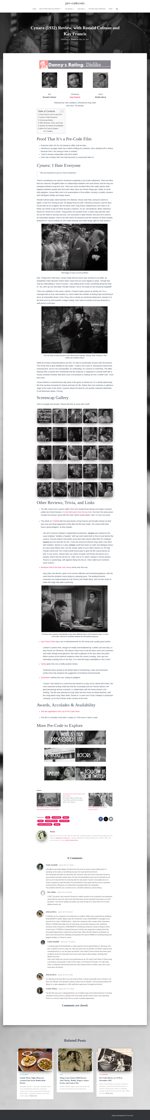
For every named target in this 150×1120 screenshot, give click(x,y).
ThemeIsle (129, 1115)
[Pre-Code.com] (75, 3)
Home (34, 9)
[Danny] (42, 835)
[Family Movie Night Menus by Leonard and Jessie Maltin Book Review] (35, 1060)
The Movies (69, 9)
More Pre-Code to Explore (48, 128)
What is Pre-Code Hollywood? (49, 9)
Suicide (57, 824)
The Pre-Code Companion (96, 9)
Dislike (66, 817)
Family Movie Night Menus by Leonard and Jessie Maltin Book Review (33, 1080)
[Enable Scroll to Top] (146, 1115)
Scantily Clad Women (45, 824)
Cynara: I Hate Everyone (48, 117)
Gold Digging (64, 820)
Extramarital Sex (51, 820)
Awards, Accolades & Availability (51, 126)
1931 (48, 817)
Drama (40, 820)
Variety (43, 664)
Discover (80, 9)
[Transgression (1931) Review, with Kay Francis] (76, 798)
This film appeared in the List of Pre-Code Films (60, 711)
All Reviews (56, 817)
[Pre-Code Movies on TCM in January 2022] (100, 800)
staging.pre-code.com (63, 838)
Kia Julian (51, 892)
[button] (60, 9)
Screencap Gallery (46, 120)
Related (49, 131)
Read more (33, 1096)
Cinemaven (45, 678)
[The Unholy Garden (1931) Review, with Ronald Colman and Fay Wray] (49, 800)
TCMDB (55, 521)
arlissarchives (51, 912)
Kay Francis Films (48, 642)
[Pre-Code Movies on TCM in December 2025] (115, 1060)
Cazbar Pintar (51, 989)
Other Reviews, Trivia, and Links (51, 123)
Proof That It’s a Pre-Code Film (50, 114)
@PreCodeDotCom (72, 840)
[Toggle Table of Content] (61, 111)
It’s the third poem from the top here (77, 512)
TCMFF (110, 9)
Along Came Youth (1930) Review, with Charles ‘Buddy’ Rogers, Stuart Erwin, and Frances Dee (74, 1080)
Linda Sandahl (51, 865)
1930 (61, 1074)
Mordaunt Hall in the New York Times (56, 567)
